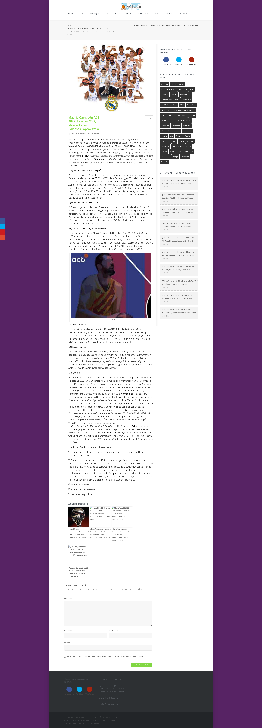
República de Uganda (79, 354)
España (163, 120)
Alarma (173, 84)
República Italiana (112, 239)
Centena (174, 94)
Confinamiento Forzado (170, 100)
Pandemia (165, 146)
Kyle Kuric (122, 220)
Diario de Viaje (87, 28)
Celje (142, 419)
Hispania (75, 473)
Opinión (190, 141)
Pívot (179, 151)
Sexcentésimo (75, 393)
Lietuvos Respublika (81, 494)
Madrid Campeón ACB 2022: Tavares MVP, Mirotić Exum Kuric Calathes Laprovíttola (83, 123)
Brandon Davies (118, 351)
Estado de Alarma (184, 120)
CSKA (182, 105)
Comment (68, 598)
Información (187, 131)
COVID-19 (94, 181)
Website (67, 643)
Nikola (100, 342)
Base (191, 89)
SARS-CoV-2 (129, 181)
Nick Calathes (110, 233)
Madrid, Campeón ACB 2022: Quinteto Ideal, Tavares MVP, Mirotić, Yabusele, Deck (78, 572)
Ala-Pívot (164, 84)
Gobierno (186, 126)
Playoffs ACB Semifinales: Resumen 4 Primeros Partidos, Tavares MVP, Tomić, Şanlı (78, 535)
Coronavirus (142, 178)
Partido (164, 151)
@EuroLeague (115, 364)
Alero (181, 84)
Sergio (175, 157)
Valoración (185, 157)
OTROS (128, 13)
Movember (127, 380)
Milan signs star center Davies (100, 367)
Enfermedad (166, 110)
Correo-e (113, 630)
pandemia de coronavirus (181, 146)
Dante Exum (111, 213)
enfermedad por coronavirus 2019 (174, 115)
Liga (171, 136)
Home (70, 28)
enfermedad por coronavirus (184, 110)
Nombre (67, 630)
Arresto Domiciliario (168, 89)
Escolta (192, 115)
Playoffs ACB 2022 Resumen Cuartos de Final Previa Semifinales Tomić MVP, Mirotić (121, 535)
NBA (156, 13)
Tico (72, 134)
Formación (101, 28)
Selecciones (165, 157)
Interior (164, 136)
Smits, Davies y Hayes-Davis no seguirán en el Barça (112, 361)
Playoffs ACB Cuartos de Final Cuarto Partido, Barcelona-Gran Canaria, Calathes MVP (100, 533)
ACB (81, 13)
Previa (172, 151)
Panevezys (103, 435)
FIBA (117, 13)
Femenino (165, 126)
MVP (174, 141)
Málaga (181, 141)
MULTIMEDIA (170, 13)
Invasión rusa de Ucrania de (109, 142)
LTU (126, 435)
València (164, 162)
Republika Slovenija (81, 484)
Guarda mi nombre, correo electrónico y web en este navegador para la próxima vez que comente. (104, 656)
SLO (74, 422)
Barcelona (128, 184)
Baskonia (164, 94)
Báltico (107, 329)
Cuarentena (191, 105)
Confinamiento (185, 94)
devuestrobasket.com (99, 447)
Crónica (174, 105)
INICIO (70, 13)
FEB (107, 13)
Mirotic (187, 136)
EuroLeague (94, 13)
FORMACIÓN (143, 13)
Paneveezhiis (91, 489)
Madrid (112, 159)
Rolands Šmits (123, 329)
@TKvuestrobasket (90, 419)
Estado (172, 120)
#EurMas (94, 426)
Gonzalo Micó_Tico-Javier (170, 131)
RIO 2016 (183, 13)
